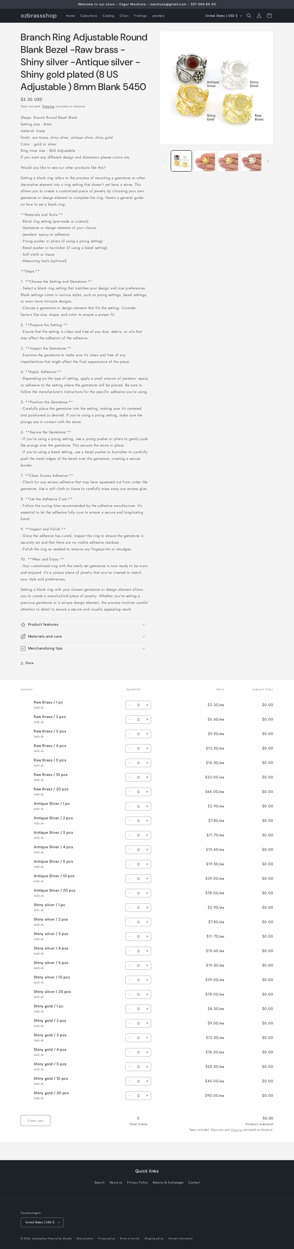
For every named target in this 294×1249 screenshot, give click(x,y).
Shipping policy (154, 1238)
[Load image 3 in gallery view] (228, 160)
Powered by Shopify (60, 1238)
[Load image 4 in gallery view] (251, 160)
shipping (236, 1129)
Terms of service (130, 1238)
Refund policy (84, 1238)
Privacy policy (106, 1238)
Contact (194, 1182)
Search (99, 1182)
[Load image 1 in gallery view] (181, 160)
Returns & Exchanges (168, 1182)
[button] (249, 16)
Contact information (180, 1238)
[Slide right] (268, 161)
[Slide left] (165, 161)
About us (115, 1182)
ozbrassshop (39, 1238)
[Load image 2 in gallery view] (204, 160)
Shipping (48, 106)
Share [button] (29, 663)
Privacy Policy (137, 1182)
